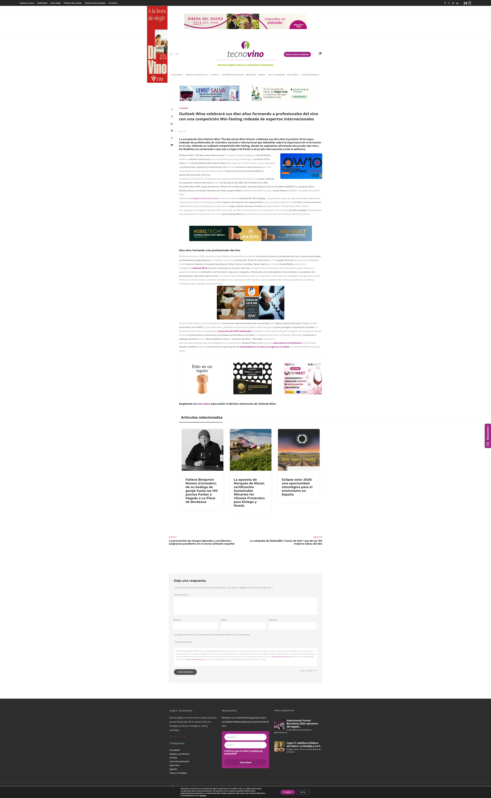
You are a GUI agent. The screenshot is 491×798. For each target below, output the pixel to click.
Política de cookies (73, 3)
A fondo (214, 75)
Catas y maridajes (276, 75)
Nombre (177, 620)
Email (224, 620)
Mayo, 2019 (183, 131)
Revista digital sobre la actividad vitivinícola (245, 65)
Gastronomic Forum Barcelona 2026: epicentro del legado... (302, 723)
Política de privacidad (95, 3)
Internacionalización (233, 75)
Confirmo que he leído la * (243, 752)
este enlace (203, 403)
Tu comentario (181, 595)
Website (273, 620)
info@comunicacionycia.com (282, 657)
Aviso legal (55, 3)
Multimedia (292, 75)
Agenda (261, 75)
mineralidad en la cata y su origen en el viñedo (265, 346)
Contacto (112, 3)
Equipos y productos (196, 75)
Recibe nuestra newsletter (297, 54)
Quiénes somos (27, 3)
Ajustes (303, 792)
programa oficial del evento (205, 198)
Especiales (251, 75)
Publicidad (42, 3)
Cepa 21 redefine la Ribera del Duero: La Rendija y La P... (304, 744)
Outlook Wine (199, 268)
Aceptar (287, 792)
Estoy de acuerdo (184, 642)
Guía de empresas (310, 75)
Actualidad (176, 75)
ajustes (203, 795)
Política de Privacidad (194, 659)
